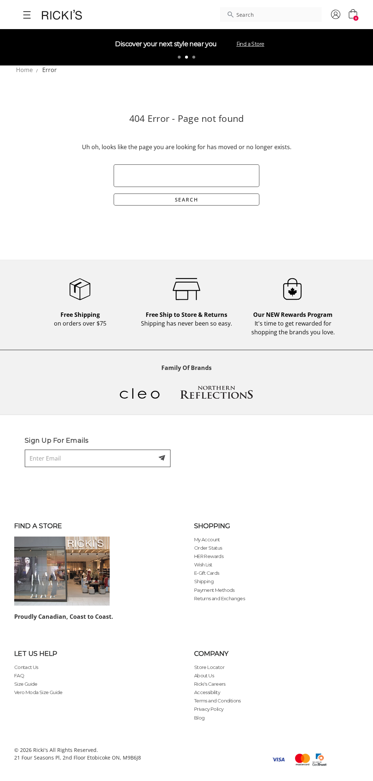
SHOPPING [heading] (212, 526)
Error (49, 70)
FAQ (19, 675)
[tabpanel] (186, 47)
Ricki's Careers (209, 684)
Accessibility (207, 692)
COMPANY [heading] (211, 654)
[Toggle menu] (27, 14)
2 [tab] (186, 57)
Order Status (208, 548)
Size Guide (26, 684)
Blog (199, 718)
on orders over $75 (80, 319)
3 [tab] (193, 57)
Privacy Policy (209, 709)
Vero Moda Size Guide (38, 692)
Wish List (203, 564)
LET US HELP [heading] (35, 654)
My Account (207, 539)
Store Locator (209, 667)
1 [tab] (179, 57)
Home (24, 70)
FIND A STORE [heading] (38, 526)
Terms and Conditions (217, 701)
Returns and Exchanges (219, 598)
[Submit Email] (162, 458)
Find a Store (250, 44)
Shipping (203, 581)
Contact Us (26, 667)
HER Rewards (208, 556)
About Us (204, 675)
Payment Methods (214, 590)
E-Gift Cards (206, 573)
